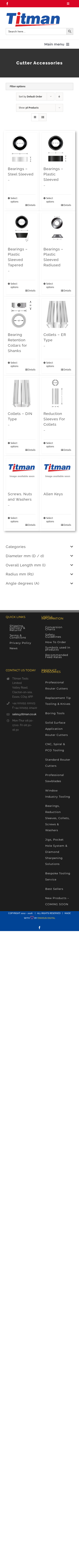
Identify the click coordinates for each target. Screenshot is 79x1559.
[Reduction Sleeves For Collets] (57, 393)
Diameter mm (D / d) (25, 556)
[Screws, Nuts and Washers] (21, 474)
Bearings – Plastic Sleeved (53, 174)
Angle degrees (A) (22, 583)
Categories (16, 547)
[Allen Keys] (57, 474)
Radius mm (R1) (20, 574)
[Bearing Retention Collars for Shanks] (21, 314)
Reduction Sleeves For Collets (54, 418)
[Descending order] (59, 96)
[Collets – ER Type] (57, 314)
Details (31, 205)
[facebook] (7, 3)
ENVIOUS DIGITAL (46, 918)
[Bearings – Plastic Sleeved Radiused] (57, 229)
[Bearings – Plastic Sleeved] (57, 148)
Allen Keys (53, 494)
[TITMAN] (33, 13)
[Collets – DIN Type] (21, 393)
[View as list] (42, 117)
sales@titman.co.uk (24, 714)
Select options (14, 200)
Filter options (17, 86)
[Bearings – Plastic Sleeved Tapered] (21, 229)
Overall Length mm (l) (26, 565)
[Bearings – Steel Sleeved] (21, 148)
